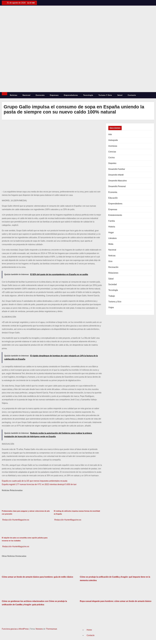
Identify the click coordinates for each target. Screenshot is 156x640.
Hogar (111, 232)
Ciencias (112, 152)
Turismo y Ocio (105, 95)
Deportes (112, 163)
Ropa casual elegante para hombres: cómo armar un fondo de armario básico (115, 601)
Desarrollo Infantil (116, 175)
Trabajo (111, 296)
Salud (119, 95)
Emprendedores (71, 95)
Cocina (111, 158)
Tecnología (88, 95)
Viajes (111, 307)
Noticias (13, 95)
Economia (40, 95)
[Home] (4, 93)
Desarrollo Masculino (117, 181)
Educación (113, 198)
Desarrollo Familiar (116, 169)
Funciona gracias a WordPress (15, 629)
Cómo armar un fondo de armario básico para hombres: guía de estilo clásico (37, 577)
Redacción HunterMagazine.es (15, 520)
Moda (110, 244)
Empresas (54, 95)
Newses (39, 629)
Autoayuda (113, 140)
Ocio (110, 261)
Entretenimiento (115, 215)
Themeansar (51, 629)
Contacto (132, 95)
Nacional (26, 95)
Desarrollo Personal (117, 186)
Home (89, 630)
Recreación (113, 267)
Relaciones (113, 273)
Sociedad (112, 284)
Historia (111, 227)
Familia (111, 221)
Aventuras (112, 146)
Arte (110, 134)
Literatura (112, 238)
